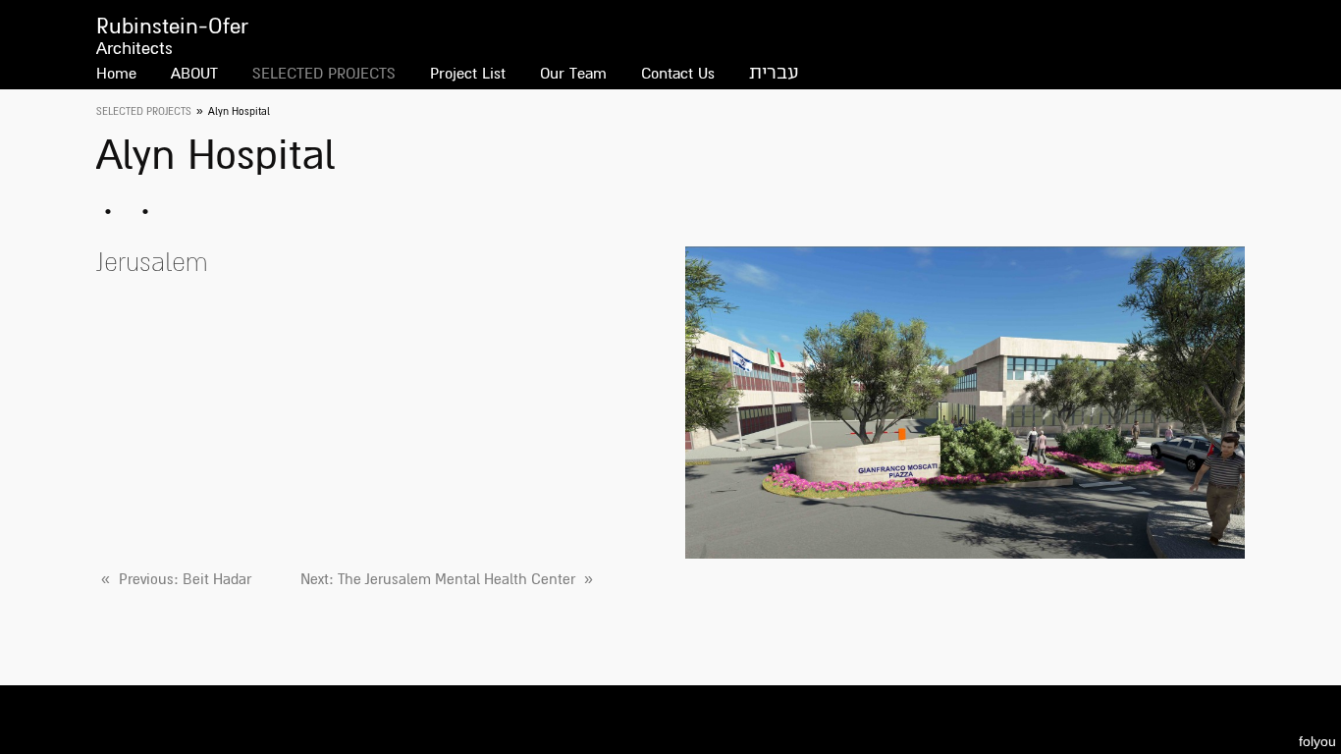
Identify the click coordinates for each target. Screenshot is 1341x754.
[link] (173, 579)
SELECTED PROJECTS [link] (143, 111)
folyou (1317, 741)
